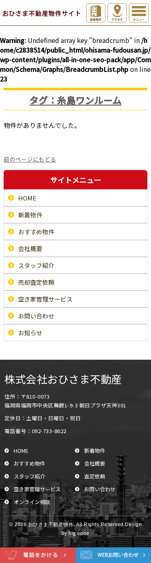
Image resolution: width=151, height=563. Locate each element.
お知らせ (30, 332)
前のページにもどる (30, 159)
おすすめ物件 (36, 231)
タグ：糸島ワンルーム (75, 100)
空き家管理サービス (45, 299)
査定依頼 (94, 476)
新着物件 (30, 215)
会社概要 (30, 248)
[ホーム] (40, 13)
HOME (27, 198)
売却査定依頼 (36, 282)
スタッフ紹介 (36, 265)
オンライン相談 (32, 502)
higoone (79, 533)
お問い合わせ (36, 316)
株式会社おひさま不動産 (63, 379)
